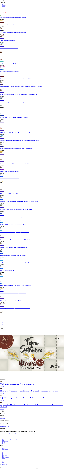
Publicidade (4, 438)
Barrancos (4, 453)
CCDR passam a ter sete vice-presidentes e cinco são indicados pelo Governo (13, 17)
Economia (2, 22)
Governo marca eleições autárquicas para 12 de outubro (9, 178)
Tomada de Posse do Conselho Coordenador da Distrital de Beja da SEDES (13, 217)
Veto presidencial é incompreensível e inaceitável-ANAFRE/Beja (11, 300)
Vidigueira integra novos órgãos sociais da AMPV (8, 40)
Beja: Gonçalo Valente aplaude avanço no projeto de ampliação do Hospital (13, 224)
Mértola (1, 204)
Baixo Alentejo (2, 66)
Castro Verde (2, 303)
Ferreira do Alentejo (3, 158)
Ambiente (2, 61)
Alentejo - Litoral (5, 449)
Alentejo (1, 20)
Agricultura (2, 115)
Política (1, 176)
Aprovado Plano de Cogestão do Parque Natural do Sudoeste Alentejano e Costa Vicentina (15, 102)
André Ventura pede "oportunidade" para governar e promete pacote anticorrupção (14, 262)
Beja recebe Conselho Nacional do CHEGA (7, 270)
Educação (2, 30)
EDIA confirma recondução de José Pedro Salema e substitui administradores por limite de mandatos (17, 78)
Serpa (3, 461)
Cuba (3, 456)
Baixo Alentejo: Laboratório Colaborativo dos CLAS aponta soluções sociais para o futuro (15, 193)
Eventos (3, 443)
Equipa (3, 442)
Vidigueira (2, 35)
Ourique (1, 43)
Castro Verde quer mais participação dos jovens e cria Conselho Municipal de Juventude (15, 308)
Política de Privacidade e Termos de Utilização (9, 439)
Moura (1, 166)
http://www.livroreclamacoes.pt (5, 426)
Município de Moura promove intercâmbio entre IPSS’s (9, 171)
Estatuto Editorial (5, 441)
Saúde (1, 230)
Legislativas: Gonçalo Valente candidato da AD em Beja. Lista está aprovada (13, 255)
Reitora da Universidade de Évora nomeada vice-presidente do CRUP (12, 109)
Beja (1, 27)
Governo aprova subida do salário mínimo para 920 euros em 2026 (11, 24)
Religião (1, 84)
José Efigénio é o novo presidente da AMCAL (8, 63)
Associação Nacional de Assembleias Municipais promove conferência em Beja (13, 247)
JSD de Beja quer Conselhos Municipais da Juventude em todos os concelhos (13, 32)
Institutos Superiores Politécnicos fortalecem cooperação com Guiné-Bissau (13, 293)
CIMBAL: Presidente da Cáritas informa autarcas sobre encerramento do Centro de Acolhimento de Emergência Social (20, 132)
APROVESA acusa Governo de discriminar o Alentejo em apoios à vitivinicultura (14, 117)
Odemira (1, 97)
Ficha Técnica (4, 440)
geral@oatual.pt (2, 418)
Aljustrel (1, 135)
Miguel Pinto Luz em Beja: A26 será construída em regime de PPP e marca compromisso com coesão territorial (19, 201)
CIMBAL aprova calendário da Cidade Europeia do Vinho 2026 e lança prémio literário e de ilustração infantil (19, 94)
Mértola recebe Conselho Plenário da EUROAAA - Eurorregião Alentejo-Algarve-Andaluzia (16, 209)
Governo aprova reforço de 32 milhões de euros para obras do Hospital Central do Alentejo (15, 285)
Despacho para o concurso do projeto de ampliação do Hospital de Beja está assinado (14, 232)
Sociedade (2, 169)
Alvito (3, 451)
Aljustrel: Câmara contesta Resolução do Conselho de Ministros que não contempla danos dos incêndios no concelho (20, 140)
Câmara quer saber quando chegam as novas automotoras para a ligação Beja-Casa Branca (16, 239)
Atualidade (2, 38)
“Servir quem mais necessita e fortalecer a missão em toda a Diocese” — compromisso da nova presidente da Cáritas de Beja (21, 86)
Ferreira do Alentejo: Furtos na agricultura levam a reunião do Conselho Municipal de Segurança (17, 163)
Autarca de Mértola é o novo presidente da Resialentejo (9, 71)
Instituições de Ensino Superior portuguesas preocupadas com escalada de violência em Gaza (16, 148)
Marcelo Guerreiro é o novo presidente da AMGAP (9, 48)
